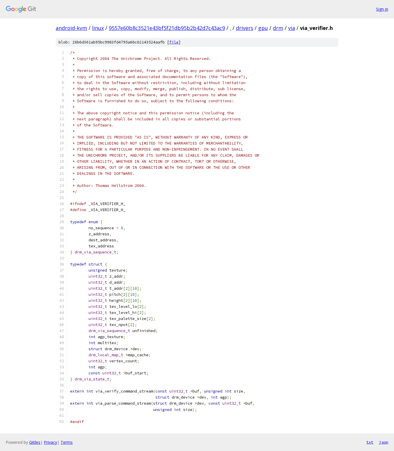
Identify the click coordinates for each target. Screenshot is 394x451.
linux (98, 27)
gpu (263, 27)
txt (369, 442)
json (383, 442)
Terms (67, 442)
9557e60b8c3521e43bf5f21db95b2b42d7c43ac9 (167, 27)
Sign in (382, 9)
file (174, 42)
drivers (244, 27)
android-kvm (71, 27)
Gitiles (34, 442)
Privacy (50, 442)
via (291, 27)
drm (278, 27)
